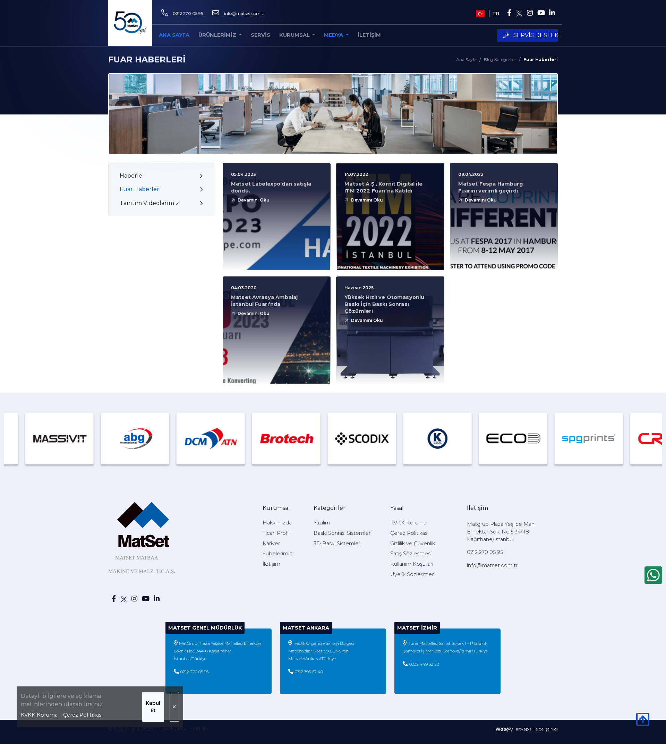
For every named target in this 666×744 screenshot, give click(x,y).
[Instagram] (529, 13)
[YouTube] (540, 13)
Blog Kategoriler (500, 59)
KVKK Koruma (39, 715)
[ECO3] (466, 438)
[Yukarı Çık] (642, 723)
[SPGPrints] (541, 438)
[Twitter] (519, 13)
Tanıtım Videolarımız (149, 203)
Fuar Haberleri (540, 59)
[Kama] (390, 438)
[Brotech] (239, 438)
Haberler (132, 175)
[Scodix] (315, 438)
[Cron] (617, 438)
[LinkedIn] (552, 13)
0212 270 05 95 (188, 13)
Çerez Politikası (83, 715)
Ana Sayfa (466, 59)
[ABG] (88, 438)
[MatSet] (130, 23)
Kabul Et (153, 706)
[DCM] (163, 438)
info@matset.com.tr (244, 13)
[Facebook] (509, 13)
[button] (297, 35)
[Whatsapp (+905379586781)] (653, 575)
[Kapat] (174, 707)
